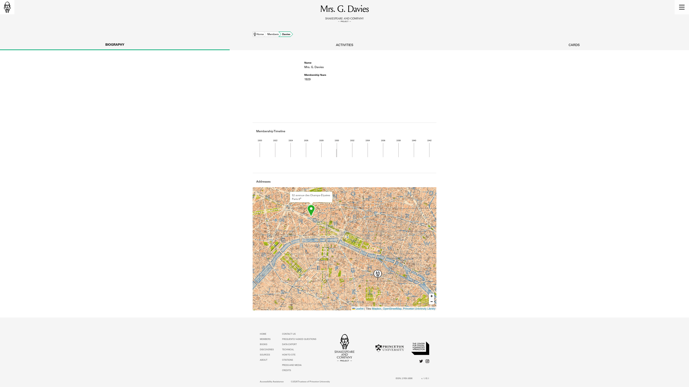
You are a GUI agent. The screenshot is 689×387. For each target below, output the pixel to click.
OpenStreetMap (392, 308)
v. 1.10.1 (425, 379)
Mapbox (376, 308)
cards (574, 45)
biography (114, 45)
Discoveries (267, 350)
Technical (288, 350)
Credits (286, 370)
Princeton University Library (419, 308)
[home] (7, 7)
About (263, 360)
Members (273, 34)
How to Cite (289, 355)
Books (263, 344)
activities (344, 45)
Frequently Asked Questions (299, 339)
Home (260, 34)
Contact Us (289, 334)
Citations (287, 360)
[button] (682, 7)
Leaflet (359, 308)
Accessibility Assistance (272, 382)
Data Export (289, 344)
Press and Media (292, 365)
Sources (265, 355)
